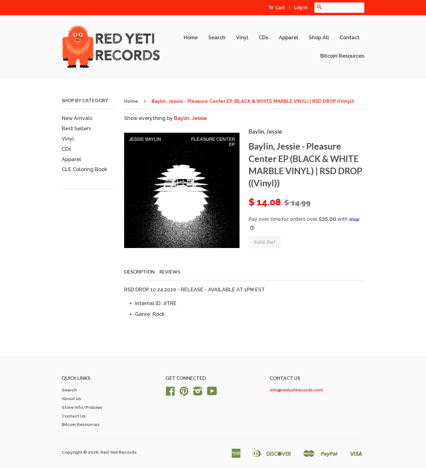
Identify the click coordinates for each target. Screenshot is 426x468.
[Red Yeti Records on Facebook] (170, 393)
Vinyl (242, 38)
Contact (350, 38)
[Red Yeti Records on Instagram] (198, 393)
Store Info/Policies (82, 407)
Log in (300, 7)
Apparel (288, 38)
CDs (263, 38)
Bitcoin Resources (342, 56)
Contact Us (73, 415)
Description (139, 272)
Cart (279, 7)
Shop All (319, 38)
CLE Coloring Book (84, 169)
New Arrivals (77, 118)
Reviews (169, 272)
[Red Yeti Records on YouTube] (212, 393)
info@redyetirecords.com (296, 389)
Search (216, 38)
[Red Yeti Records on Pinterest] (184, 393)
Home (191, 38)
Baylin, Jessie (190, 118)
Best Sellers (76, 128)
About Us (71, 398)
